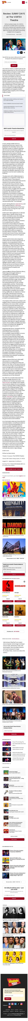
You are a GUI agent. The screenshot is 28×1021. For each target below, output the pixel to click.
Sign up (14, 898)
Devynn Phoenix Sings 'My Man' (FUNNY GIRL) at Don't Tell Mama (19, 743)
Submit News (6, 1011)
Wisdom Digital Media (17, 1013)
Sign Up (14, 65)
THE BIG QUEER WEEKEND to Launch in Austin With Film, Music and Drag (13, 107)
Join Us (20, 1009)
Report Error (22, 1011)
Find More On (13, 631)
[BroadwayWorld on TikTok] (18, 1004)
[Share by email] (24, 52)
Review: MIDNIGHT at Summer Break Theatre (13, 103)
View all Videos (6, 763)
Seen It (8, 598)
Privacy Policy (17, 1015)
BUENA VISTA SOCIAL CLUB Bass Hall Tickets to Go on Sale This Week (14, 100)
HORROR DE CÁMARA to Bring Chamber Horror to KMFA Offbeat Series (14, 111)
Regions (12, 1011)
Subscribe (14, 734)
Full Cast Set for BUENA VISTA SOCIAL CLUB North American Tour (14, 949)
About (12, 1009)
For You (8, 480)
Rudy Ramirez (19, 204)
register (21, 476)
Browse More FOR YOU (13, 882)
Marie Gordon (6, 382)
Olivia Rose (18, 205)
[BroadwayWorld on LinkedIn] (15, 1004)
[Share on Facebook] (18, 52)
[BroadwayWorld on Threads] (21, 1004)
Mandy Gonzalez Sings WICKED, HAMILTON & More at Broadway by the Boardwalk (19, 754)
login (3, 477)
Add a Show (14, 839)
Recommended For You (7, 846)
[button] (23, 2)
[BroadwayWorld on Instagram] (12, 1004)
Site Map (16, 1011)
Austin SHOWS (5, 767)
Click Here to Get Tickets (14, 469)
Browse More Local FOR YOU (15, 558)
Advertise (8, 1009)
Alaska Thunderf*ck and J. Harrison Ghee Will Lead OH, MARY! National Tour (13, 919)
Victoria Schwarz (15, 638)
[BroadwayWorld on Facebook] (9, 1004)
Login (20, 2)
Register (16, 2)
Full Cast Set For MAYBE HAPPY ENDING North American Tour (12, 934)
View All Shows (14, 836)
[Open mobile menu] (26, 2)
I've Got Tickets (8, 601)
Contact (16, 1009)
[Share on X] (21, 52)
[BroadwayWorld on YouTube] (9, 1007)
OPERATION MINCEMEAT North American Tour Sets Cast (13, 964)
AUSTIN (9, 2)
